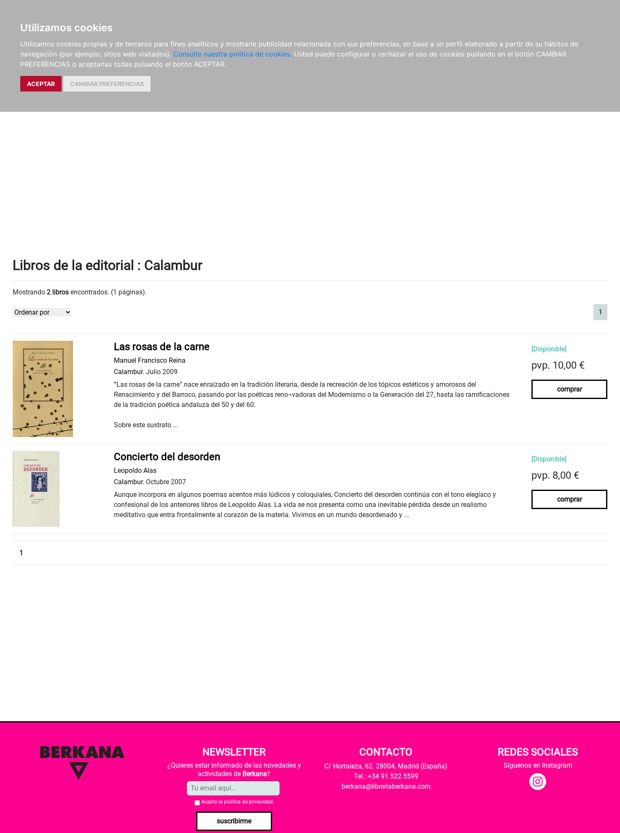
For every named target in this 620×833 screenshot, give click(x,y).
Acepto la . (237, 802)
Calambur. (129, 372)
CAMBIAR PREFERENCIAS (107, 83)
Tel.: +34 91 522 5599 (386, 776)
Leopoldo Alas (135, 470)
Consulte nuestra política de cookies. (232, 54)
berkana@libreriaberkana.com (386, 786)
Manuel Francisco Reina (150, 360)
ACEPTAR (41, 83)
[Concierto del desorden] (36, 489)
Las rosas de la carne (162, 347)
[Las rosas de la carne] (43, 389)
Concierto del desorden (167, 457)
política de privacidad (248, 802)
